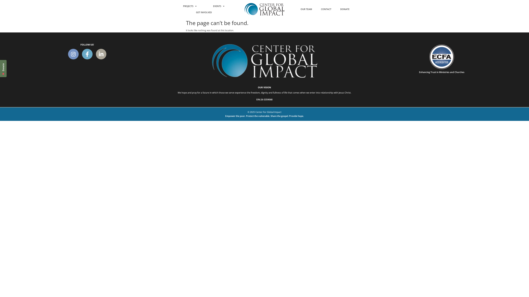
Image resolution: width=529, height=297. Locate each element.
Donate (344, 9)
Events (217, 6)
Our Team (306, 9)
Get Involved (204, 12)
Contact (326, 9)
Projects (188, 6)
